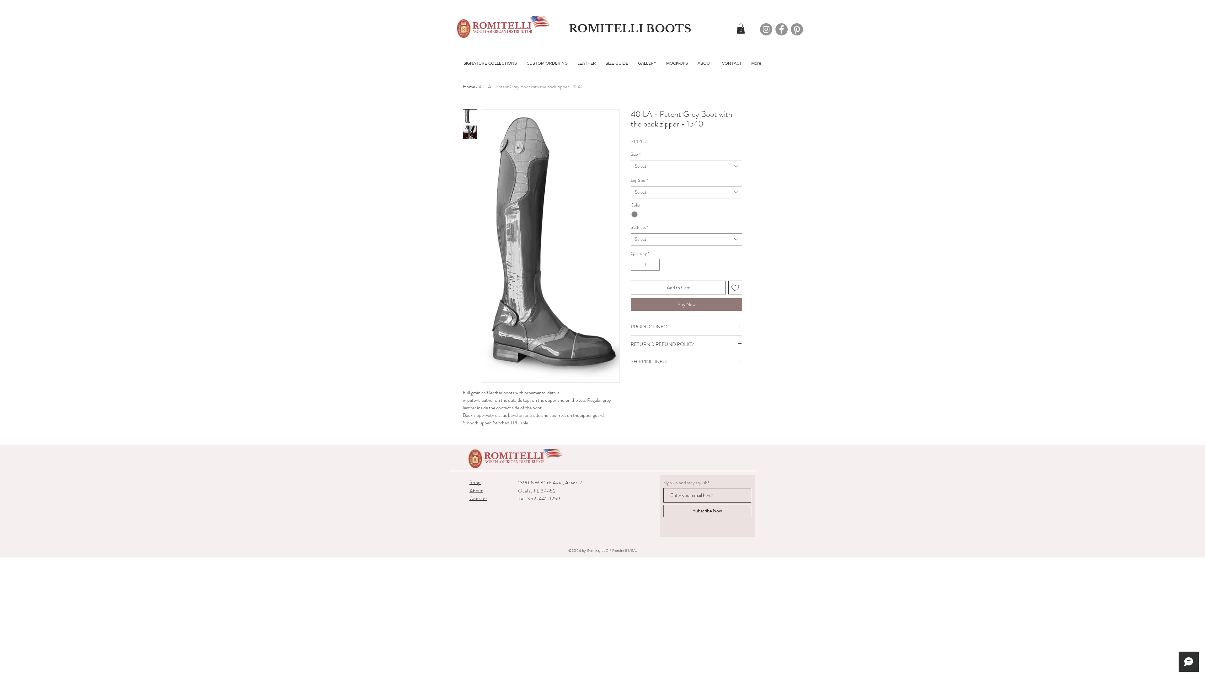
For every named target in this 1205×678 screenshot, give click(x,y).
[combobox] (686, 166)
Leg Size (639, 180)
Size (636, 154)
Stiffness (640, 227)
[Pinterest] (797, 29)
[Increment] (655, 264)
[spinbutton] (645, 264)
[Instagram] (766, 29)
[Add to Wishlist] (735, 287)
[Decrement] (636, 264)
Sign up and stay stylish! (686, 482)
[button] (740, 29)
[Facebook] (781, 29)
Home (469, 86)
